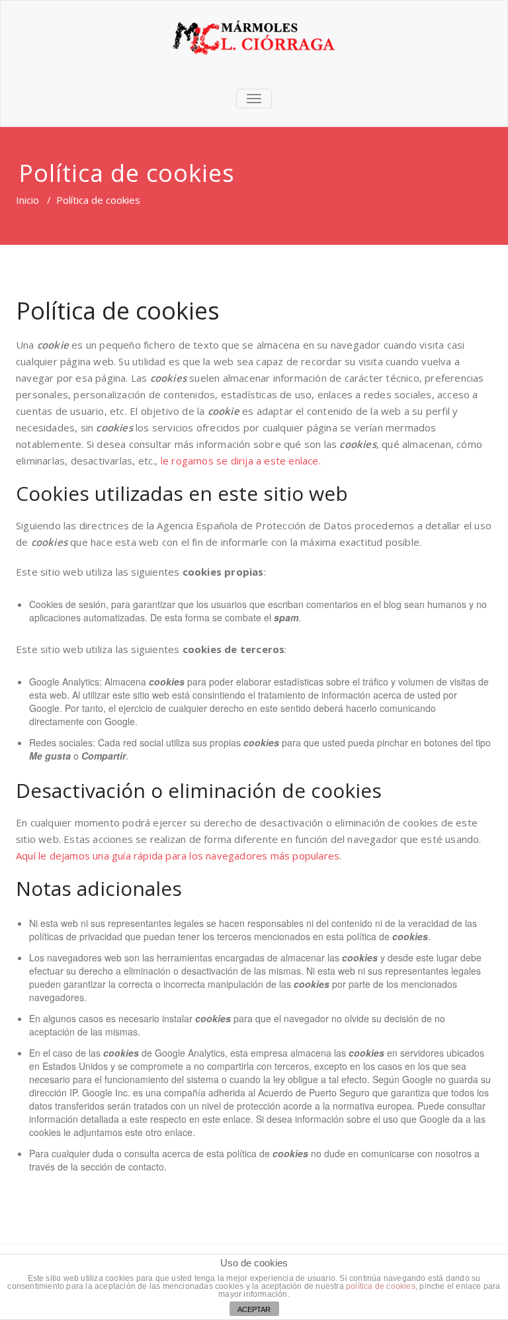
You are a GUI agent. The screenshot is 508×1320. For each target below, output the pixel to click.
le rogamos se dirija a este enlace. (241, 460)
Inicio (27, 199)
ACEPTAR (254, 1309)
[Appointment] (254, 37)
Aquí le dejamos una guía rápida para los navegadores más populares (177, 855)
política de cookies (380, 1286)
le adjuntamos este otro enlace (128, 1132)
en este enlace (220, 1118)
